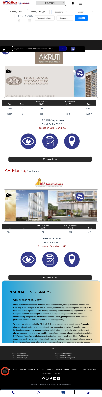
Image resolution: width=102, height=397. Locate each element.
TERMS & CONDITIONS (89, 369)
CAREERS (59, 369)
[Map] (71, 141)
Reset (80, 18)
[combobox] (50, 2)
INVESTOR (50, 369)
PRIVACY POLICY (47, 373)
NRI (38, 369)
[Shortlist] (50, 141)
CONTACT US (75, 369)
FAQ (43, 369)
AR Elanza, (15, 170)
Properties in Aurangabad (65, 358)
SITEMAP (57, 373)
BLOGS (66, 369)
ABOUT (15, 369)
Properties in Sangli (19, 358)
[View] (28, 141)
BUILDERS (31, 369)
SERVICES (23, 369)
